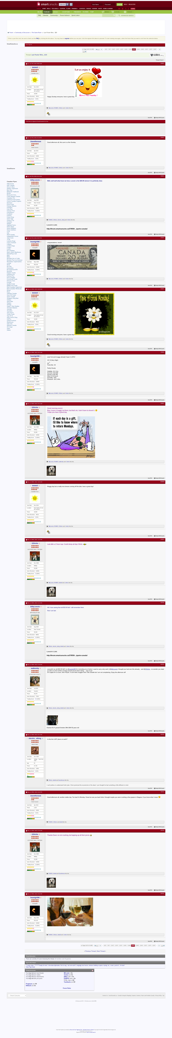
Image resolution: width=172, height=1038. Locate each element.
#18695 (162, 289)
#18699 (162, 539)
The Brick (9, 311)
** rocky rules (30, 965)
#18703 (162, 792)
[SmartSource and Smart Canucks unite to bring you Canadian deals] (15, 173)
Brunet (9, 193)
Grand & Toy (10, 220)
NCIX (8, 265)
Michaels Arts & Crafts (13, 258)
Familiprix (9, 207)
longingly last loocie (82, 965)
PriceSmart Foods (12, 279)
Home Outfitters (11, 230)
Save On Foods (11, 295)
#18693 (162, 176)
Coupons (62, 8)
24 (35, 699)
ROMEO (56, 108)
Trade (130, 12)
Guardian (9, 222)
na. (109, 965)
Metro (8, 257)
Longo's (9, 247)
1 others (67, 108)
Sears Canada (11, 296)
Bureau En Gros (11, 195)
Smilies (66, 975)
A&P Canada (10, 185)
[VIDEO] (66, 978)
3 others (69, 219)
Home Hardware (11, 228)
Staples (9, 303)
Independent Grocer (12, 236)
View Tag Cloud (30, 967)
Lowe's (9, 249)
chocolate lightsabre (54, 965)
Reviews (94, 8)
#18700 (162, 602)
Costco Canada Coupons (14, 201)
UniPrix (9, 319)
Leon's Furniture (11, 242)
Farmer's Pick (11, 211)
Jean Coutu (10, 238)
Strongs (9, 304)
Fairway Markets (11, 206)
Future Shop (10, 217)
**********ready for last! (40, 965)
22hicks (61, 108)
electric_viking (61, 219)
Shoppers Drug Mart (12, 298)
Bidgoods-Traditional (13, 191)
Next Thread (101, 951)
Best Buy (9, 190)
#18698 (162, 481)
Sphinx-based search (91, 1032)
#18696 (162, 352)
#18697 (162, 403)
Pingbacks (29, 984)
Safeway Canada (12, 293)
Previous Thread (90, 951)
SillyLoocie (51, 108)
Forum (47, 12)
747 (109, 49)
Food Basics (10, 212)
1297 (150, 49)
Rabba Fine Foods (12, 285)
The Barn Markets (12, 308)
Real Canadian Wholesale (14, 288)
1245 (126, 49)
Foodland (9, 214)
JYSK (8, 239)
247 (106, 49)
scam (112, 965)
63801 (158, 55)
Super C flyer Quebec (13, 306)
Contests (82, 8)
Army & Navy (11, 187)
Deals (48, 8)
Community (53, 15)
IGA (8, 233)
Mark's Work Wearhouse (14, 252)
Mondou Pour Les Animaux (14, 260)
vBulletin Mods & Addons (88, 1029)
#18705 (162, 893)
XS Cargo (9, 327)
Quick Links (75, 15)
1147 (113, 49)
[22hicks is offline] (35, 420)
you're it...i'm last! (119, 965)
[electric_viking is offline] (35, 750)
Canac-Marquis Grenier (13, 196)
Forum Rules (67, 988)
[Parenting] (128, 9)
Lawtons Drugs (11, 241)
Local (118, 12)
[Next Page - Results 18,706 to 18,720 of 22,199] (159, 49)
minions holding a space (96, 965)
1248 (138, 49)
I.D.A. (8, 231)
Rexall (8, 290)
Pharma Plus (10, 276)
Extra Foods (10, 204)
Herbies (9, 223)
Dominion (9, 203)
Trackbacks (67, 982)
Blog (40, 12)
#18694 (162, 237)
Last (84, 52)
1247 (134, 49)
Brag (107, 12)
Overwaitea (10, 268)
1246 (130, 49)
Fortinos (9, 215)
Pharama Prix (11, 274)
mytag (105, 965)
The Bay (9, 309)
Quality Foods (11, 284)
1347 (154, 49)
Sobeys (9, 300)
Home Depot (10, 226)
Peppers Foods (11, 273)
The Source (10, 312)
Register (132, 4)
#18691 (162, 63)
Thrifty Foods (11, 314)
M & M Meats (11, 250)
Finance (88, 8)
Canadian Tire (11, 198)
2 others (68, 461)
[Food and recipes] (125, 9)
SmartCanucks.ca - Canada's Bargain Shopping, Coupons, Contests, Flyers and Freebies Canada (131, 995)
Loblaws (9, 244)
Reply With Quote (160, 117)
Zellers (9, 330)
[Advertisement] (62, 129)
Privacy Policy (158, 995)
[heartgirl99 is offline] (35, 254)
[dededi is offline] (35, 80)
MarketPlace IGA (12, 254)
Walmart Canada (11, 325)
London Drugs (11, 246)
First (98, 49)
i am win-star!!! (71, 965)
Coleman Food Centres (13, 199)
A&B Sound (10, 183)
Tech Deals (55, 8)
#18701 (162, 664)
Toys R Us (10, 316)
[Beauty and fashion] (122, 9)
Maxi (8, 255)
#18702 (162, 734)
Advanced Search (127, 15)
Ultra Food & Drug (12, 317)
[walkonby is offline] (35, 681)
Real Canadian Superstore (14, 287)
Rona (8, 292)
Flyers (68, 8)
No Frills (9, 266)
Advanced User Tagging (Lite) (76, 1029)
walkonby (61, 461)
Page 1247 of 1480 (89, 49)
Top (92, 12)
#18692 (162, 137)
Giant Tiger (10, 219)
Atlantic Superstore (12, 188)
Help (125, 4)
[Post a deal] (132, 9)
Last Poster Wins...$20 (39, 55)
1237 (121, 49)
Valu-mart (9, 324)
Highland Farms (11, 225)
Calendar (45, 15)
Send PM (150, 117)
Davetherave (35, 141)
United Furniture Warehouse (11, 321)
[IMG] (65, 976)
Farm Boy (10, 209)
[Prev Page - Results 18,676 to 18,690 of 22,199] (101, 49)
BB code (66, 973)
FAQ (39, 15)
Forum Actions (64, 15)
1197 (117, 49)
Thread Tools (159, 60)
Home (44, 8)
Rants (100, 8)
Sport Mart (10, 301)
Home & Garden (108, 8)
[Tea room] (119, 9)
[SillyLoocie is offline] (35, 193)
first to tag (63, 965)
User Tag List (29, 44)
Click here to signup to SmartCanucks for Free (37, 121)
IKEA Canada (11, 234)
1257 (146, 49)
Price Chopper (11, 277)
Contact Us (105, 995)
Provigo (9, 282)
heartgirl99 (35, 242)
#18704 (162, 830)
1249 (142, 49)
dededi (35, 67)
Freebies (75, 8)
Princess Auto (11, 281)
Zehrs (8, 328)
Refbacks (28, 985)
